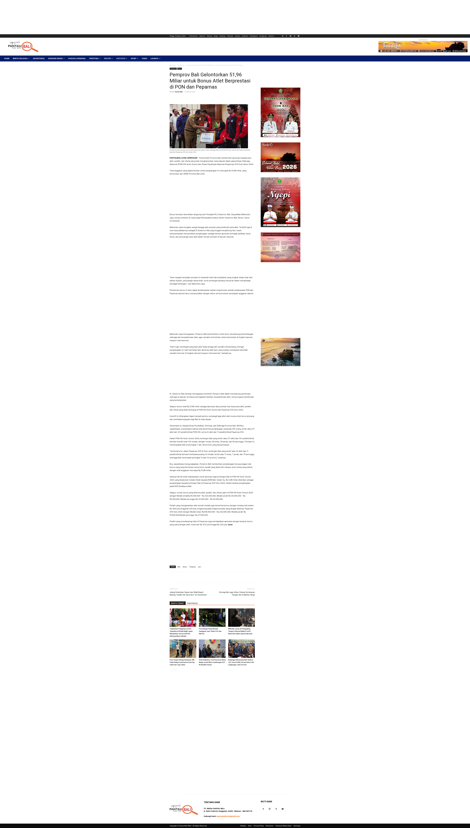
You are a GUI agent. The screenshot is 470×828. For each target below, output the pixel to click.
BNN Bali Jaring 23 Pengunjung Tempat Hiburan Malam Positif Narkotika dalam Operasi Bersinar (240, 631)
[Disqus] (212, 707)
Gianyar (237, 36)
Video (144, 58)
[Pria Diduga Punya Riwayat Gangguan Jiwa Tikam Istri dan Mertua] (212, 617)
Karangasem (254, 36)
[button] (283, 36)
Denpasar (230, 36)
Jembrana (245, 36)
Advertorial (39, 58)
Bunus (185, 567)
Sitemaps (297, 826)
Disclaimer (270, 826)
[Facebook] (286, 36)
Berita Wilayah (20, 58)
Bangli (216, 36)
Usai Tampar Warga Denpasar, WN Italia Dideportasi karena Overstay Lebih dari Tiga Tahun (182, 662)
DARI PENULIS (192, 603)
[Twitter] (294, 36)
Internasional (193, 36)
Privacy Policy (259, 826)
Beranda (173, 65)
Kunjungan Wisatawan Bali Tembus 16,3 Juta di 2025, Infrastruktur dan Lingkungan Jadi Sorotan (241, 662)
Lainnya (154, 58)
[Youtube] (298, 36)
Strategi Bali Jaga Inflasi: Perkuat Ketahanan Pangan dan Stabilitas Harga (237, 593)
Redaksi (243, 826)
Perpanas (193, 567)
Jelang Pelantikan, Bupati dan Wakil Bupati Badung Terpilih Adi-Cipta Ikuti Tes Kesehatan (188, 593)
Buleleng (222, 36)
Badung (209, 36)
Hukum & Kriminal (77, 58)
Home (6, 58)
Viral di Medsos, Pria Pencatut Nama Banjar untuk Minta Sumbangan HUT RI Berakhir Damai (212, 662)
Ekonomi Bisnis (55, 58)
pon (199, 567)
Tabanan (271, 36)
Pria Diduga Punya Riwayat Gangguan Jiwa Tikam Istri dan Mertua (210, 631)
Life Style (120, 58)
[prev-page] (171, 669)
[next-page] (175, 669)
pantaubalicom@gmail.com (228, 816)
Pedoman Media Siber (284, 826)
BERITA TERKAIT (177, 603)
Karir (250, 826)
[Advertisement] (73, 17)
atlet (178, 567)
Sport (133, 58)
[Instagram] (290, 36)
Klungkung (263, 36)
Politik (107, 58)
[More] (247, 97)
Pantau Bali (179, 92)
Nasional (202, 36)
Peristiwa (94, 58)
